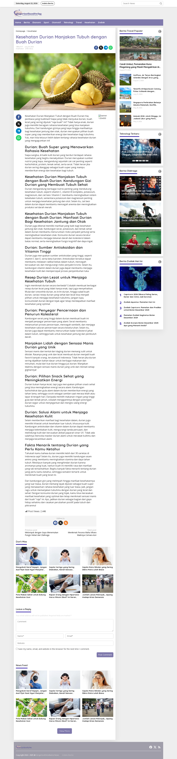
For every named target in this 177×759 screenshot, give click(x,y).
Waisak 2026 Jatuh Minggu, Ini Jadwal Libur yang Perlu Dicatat (147, 117)
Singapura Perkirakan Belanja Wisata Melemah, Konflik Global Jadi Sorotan (147, 103)
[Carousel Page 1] (133, 160)
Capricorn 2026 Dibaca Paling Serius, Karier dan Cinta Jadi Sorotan (141, 295)
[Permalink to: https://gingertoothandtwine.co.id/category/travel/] (160, 31)
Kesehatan (20, 49)
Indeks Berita (67, 755)
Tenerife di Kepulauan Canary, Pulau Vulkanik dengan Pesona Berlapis (147, 90)
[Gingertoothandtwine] (28, 13)
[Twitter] (60, 523)
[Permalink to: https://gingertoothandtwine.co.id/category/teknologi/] (160, 134)
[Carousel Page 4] (143, 160)
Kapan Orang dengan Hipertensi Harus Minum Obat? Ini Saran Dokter (64, 596)
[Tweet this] (101, 48)
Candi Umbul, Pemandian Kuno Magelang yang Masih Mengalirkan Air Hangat (140, 66)
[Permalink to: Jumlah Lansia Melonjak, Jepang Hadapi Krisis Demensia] (97, 583)
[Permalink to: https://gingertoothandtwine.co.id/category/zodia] (160, 261)
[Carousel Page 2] (137, 160)
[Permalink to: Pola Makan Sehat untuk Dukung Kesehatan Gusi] (31, 583)
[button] (160, 3)
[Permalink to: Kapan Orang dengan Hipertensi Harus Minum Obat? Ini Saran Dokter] (64, 583)
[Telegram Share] (106, 48)
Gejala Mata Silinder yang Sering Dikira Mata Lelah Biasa (97, 568)
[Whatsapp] (111, 48)
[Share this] (96, 48)
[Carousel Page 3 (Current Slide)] (140, 160)
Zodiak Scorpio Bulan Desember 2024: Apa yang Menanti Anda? (141, 324)
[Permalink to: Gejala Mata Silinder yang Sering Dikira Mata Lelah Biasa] (97, 556)
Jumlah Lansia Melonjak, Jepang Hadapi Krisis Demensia (97, 596)
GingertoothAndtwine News (47, 755)
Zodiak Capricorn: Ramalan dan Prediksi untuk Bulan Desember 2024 (142, 308)
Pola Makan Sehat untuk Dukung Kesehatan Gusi (31, 596)
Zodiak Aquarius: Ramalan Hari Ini (139, 302)
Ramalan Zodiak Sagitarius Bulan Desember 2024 (139, 316)
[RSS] (66, 523)
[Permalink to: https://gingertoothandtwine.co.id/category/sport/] (160, 171)
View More (64, 731)
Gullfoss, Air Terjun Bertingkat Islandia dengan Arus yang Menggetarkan (147, 76)
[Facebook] (55, 523)
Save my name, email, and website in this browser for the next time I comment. (53, 649)
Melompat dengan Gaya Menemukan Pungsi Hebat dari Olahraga (41, 532)
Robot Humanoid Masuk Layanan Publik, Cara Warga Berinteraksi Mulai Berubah (139, 153)
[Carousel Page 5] (147, 160)
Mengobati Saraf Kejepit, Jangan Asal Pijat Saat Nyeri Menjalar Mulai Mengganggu (31, 568)
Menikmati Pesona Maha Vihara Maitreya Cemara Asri (82, 532)
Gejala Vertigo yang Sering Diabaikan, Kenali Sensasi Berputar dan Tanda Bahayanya (64, 568)
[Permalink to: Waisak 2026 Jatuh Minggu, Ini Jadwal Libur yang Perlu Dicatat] (125, 120)
